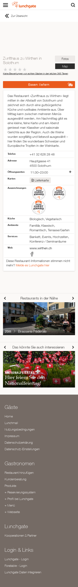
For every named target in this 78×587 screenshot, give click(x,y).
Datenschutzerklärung (19, 442)
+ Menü (10, 505)
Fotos (65, 58)
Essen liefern (39, 84)
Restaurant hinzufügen (19, 472)
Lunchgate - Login (17, 559)
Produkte (10, 485)
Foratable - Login (16, 565)
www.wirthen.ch (41, 248)
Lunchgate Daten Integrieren (23, 572)
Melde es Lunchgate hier (32, 265)
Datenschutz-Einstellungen (22, 449)
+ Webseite (12, 512)
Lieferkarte (42, 180)
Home (9, 416)
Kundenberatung (15, 479)
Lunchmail (11, 423)
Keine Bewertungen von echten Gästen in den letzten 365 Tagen (35, 73)
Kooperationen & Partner (20, 535)
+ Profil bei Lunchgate (19, 499)
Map (65, 66)
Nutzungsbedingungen (20, 429)
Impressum (12, 436)
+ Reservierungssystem (20, 492)
